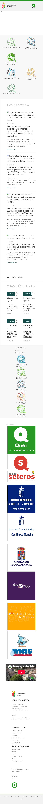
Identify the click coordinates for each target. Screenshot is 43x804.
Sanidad (14, 774)
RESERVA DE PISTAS (11, 78)
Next (10, 108)
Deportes (14, 751)
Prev (8, 108)
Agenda (11, 293)
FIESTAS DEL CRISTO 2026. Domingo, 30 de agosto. (29, 308)
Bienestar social (11, 149)
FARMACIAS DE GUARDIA (11, 63)
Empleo (14, 754)
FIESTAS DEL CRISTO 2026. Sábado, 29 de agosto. (12, 308)
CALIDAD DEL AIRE (11, 94)
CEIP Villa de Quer (21, 403)
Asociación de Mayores (21, 378)
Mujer (13, 778)
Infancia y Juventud (17, 761)
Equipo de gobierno (17, 733)
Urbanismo (15, 776)
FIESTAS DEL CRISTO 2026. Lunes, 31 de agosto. (12, 335)
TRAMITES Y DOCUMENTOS (31, 48)
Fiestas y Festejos (12, 262)
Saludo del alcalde (17, 730)
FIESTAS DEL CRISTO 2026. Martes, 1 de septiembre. (28, 335)
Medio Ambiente (16, 771)
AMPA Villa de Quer (21, 390)
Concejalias (15, 735)
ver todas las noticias (15, 277)
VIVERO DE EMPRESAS (31, 79)
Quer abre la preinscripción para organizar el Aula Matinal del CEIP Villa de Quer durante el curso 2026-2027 (21, 171)
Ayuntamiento (11, 228)
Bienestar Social (16, 749)
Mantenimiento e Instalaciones (20, 769)
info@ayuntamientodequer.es (20, 710)
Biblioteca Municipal (21, 415)
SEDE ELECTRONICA (11, 47)
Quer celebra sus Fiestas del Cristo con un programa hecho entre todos (21, 246)
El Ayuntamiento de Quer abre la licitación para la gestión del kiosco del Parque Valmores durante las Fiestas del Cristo (21, 212)
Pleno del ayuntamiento (18, 737)
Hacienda (14, 758)
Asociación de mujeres (21, 365)
